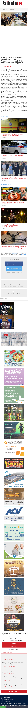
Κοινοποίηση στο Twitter (15, 268)
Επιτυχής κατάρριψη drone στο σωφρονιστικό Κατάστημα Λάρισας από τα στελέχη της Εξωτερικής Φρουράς (13, 671)
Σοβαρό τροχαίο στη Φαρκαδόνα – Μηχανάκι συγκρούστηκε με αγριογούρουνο (13, 684)
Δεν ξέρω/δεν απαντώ (16, 640)
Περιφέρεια (14, 65)
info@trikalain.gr (7, 701)
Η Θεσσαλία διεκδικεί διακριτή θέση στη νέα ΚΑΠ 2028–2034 (6, 324)
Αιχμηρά (6, 335)
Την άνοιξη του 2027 (16, 638)
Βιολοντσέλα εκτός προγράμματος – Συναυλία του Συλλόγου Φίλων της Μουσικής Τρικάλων (14, 285)
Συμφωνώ (3, 707)
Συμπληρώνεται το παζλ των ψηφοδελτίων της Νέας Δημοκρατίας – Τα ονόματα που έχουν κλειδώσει (14, 678)
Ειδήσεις (14, 253)
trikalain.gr (23, 254)
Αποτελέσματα (14, 646)
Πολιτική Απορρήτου (8, 699)
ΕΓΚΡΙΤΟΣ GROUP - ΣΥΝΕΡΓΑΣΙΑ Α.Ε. (17, 703)
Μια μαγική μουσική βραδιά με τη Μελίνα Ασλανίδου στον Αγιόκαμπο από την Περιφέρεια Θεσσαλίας (6, 309)
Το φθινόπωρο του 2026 (16, 637)
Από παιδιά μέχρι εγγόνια (14, 338)
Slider (12, 686)
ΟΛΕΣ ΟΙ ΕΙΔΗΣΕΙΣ (14, 691)
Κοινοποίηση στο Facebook (15, 263)
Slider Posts (4, 116)
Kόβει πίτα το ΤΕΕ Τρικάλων (14, 293)
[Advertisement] (14, 41)
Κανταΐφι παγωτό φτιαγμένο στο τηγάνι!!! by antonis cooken (13, 657)
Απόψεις (12, 659)
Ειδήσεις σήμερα (6, 184)
